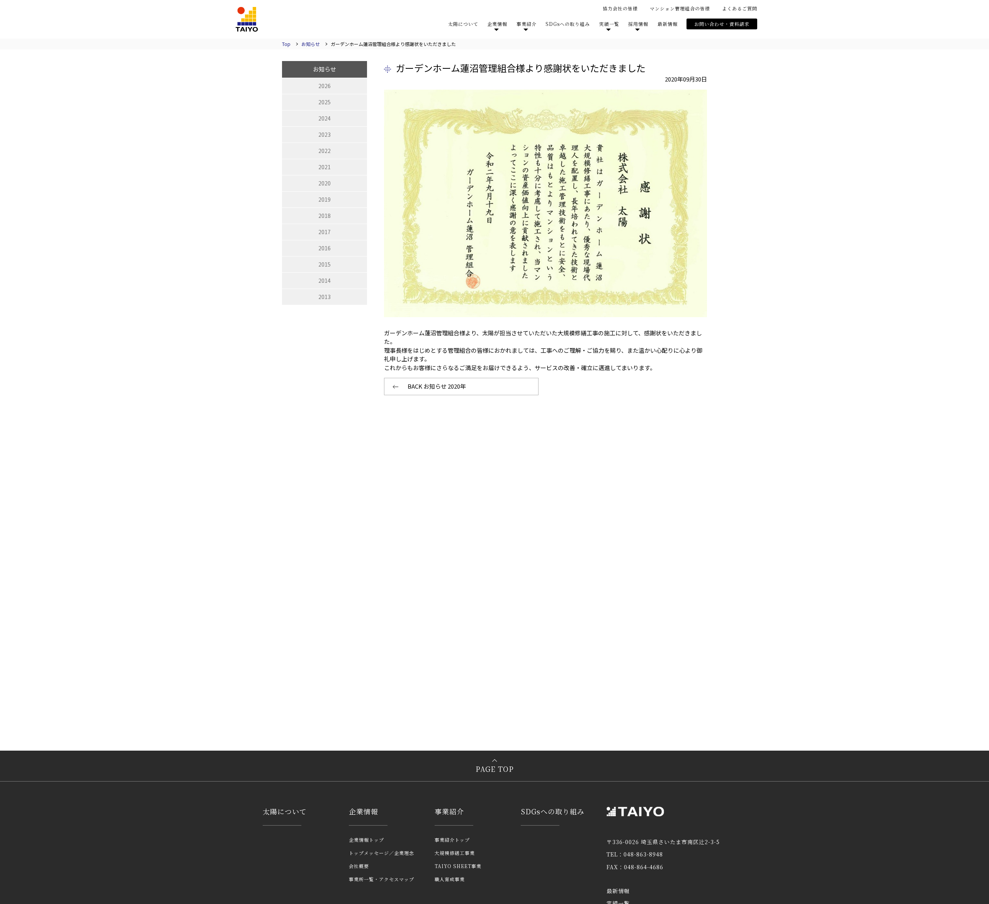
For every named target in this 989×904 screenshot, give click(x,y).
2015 (324, 264)
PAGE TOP (495, 769)
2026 (324, 86)
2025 (324, 102)
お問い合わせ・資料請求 (721, 23)
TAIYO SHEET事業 (458, 866)
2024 (324, 118)
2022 (324, 151)
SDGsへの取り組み (567, 23)
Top (286, 44)
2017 (324, 232)
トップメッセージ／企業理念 (381, 853)
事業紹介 (449, 811)
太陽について (463, 23)
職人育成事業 (450, 879)
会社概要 (359, 866)
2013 (324, 297)
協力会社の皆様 (620, 8)
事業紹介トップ (452, 839)
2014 (324, 280)
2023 (324, 134)
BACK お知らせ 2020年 (437, 386)
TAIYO (247, 19)
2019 (324, 199)
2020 (324, 183)
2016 (324, 248)
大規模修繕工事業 (455, 853)
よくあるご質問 (739, 8)
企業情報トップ (366, 839)
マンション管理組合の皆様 (680, 8)
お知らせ (310, 44)
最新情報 (668, 23)
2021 (324, 167)
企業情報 (363, 811)
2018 (324, 215)
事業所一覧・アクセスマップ (381, 879)
